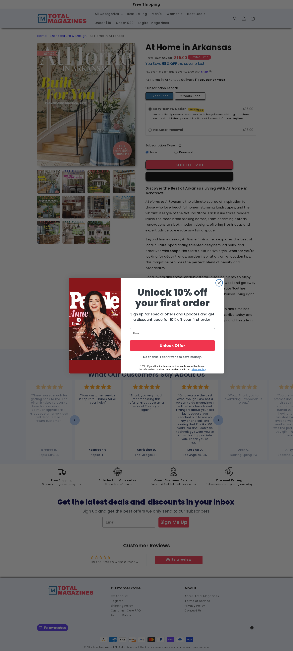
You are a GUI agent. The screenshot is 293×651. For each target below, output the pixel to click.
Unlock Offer (172, 345)
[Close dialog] (219, 282)
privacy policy (198, 369)
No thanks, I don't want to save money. (172, 356)
